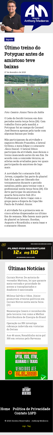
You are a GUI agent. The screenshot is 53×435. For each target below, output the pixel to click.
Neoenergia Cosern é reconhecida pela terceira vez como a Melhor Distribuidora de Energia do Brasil (26, 314)
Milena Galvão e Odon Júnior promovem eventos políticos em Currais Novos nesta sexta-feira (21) (25, 300)
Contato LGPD (25, 413)
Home (5, 409)
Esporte (9, 39)
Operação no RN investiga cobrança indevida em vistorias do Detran (25, 326)
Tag (29, 426)
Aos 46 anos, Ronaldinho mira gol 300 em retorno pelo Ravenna (26, 337)
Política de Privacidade (31, 409)
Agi (24, 426)
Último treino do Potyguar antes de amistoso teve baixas (24, 57)
